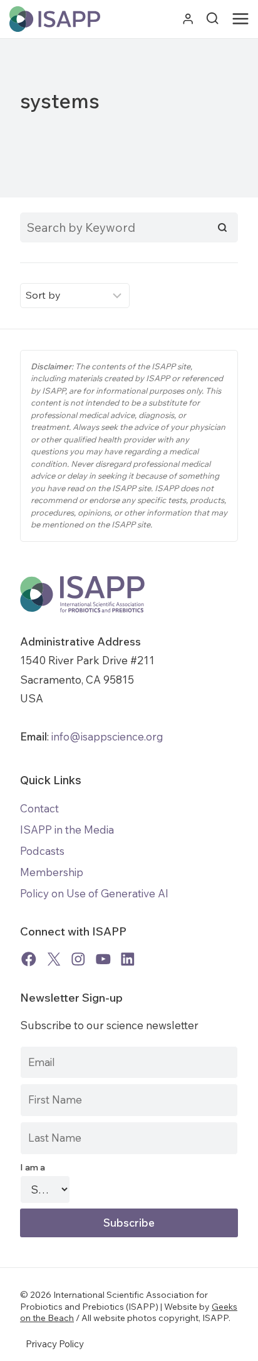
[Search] (222, 227)
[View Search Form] (212, 19)
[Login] (188, 19)
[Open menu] (243, 19)
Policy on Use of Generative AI (94, 893)
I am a (32, 1167)
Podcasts (42, 850)
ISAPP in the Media (67, 829)
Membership (51, 872)
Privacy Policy (55, 1344)
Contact (39, 808)
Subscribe (129, 1222)
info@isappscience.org (106, 736)
